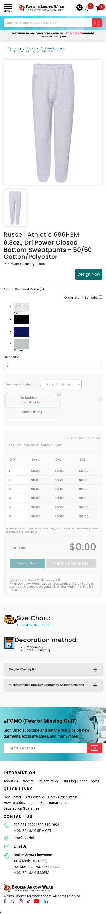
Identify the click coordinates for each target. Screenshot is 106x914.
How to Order (14, 803)
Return (31, 803)
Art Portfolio (34, 797)
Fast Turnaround (53, 803)
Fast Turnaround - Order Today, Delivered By (53, 33)
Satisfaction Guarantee (21, 808)
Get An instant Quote (53, 36)
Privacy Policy (48, 781)
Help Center (12, 797)
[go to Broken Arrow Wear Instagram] (21, 901)
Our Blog (69, 781)
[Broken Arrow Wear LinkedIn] (46, 901)
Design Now (88, 274)
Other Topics (89, 781)
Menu (8, 11)
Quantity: (11, 357)
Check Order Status (63, 797)
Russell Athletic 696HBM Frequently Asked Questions (46, 685)
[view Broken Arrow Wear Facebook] (5, 901)
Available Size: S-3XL (34, 625)
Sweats (33, 48)
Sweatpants (54, 48)
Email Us (20, 846)
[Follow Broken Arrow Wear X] (12, 901)
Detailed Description (23, 669)
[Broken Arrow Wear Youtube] (36, 901)
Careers (28, 781)
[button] (87, 8)
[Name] (94, 748)
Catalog (14, 48)
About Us (11, 781)
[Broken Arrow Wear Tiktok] (28, 901)
